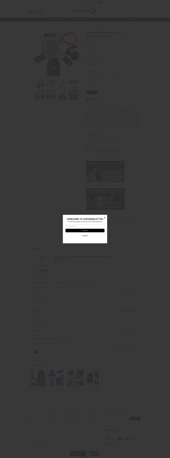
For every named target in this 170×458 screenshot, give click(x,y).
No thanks (85, 235)
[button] (104, 217)
